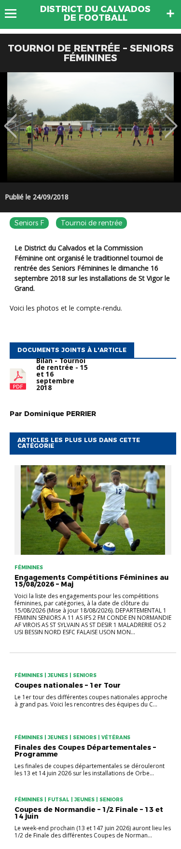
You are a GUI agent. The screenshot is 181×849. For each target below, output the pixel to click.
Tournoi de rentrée (91, 223)
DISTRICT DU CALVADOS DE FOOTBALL (95, 13)
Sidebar (170, 13)
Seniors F (29, 223)
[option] (90, 127)
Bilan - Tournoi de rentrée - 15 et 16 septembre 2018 (62, 374)
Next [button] (171, 119)
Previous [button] (10, 119)
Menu (15, 13)
